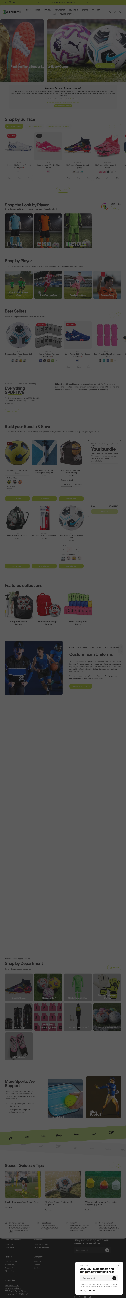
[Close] (118, 1265)
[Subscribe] (114, 1278)
